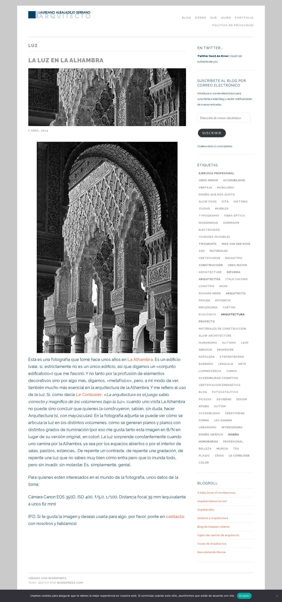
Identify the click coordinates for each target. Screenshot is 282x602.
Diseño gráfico (211, 434)
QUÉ (213, 17)
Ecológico (207, 314)
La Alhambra (140, 359)
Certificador (209, 258)
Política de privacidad (233, 25)
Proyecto (207, 321)
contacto (175, 516)
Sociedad (224, 399)
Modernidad (208, 222)
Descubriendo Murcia (211, 552)
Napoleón (207, 356)
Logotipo (206, 286)
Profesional (233, 441)
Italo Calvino (236, 279)
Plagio (204, 455)
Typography (209, 215)
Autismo (229, 342)
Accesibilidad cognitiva (218, 378)
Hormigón (231, 222)
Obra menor (208, 180)
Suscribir (211, 133)
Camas (231, 371)
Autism (220, 406)
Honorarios (208, 441)
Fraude (204, 300)
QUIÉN (226, 17)
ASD (202, 250)
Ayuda (204, 406)
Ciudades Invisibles (214, 236)
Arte (242, 363)
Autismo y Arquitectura (212, 518)
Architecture (210, 272)
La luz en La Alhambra (66, 60)
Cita (225, 201)
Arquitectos (209, 279)
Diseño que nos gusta (217, 194)
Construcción (211, 265)
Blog (203, 392)
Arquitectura (233, 314)
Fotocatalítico (225, 392)
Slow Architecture (215, 335)
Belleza (205, 448)
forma (204, 420)
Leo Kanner (223, 420)
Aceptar (244, 595)
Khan (223, 286)
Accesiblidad (209, 413)
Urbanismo (208, 427)
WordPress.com (70, 582)
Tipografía (208, 243)
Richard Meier (210, 293)
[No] (277, 596)
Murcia (222, 448)
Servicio (205, 349)
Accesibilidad (234, 180)
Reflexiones (208, 307)
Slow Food (208, 201)
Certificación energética (220, 385)
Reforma (234, 272)
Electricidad (209, 229)
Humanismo (208, 342)
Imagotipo (233, 258)
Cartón (229, 307)
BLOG (186, 17)
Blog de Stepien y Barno (213, 526)
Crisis (219, 455)
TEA (236, 448)
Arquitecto (236, 293)
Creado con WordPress (47, 578)
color (204, 462)
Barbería (206, 363)
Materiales (219, 250)
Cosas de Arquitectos (211, 543)
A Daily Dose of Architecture (216, 492)
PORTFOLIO (244, 17)
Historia (241, 201)
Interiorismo (232, 427)
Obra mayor (237, 265)
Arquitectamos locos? (212, 501)
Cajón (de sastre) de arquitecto (218, 535)
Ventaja (205, 187)
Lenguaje (225, 363)
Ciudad (204, 208)
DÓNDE (200, 17)
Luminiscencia (210, 371)
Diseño (233, 434)
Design (241, 399)
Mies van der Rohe (236, 243)
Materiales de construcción (222, 328)
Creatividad (235, 413)
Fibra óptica (234, 215)
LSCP (245, 342)
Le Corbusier (89, 394)
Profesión (225, 349)
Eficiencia (223, 300)
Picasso (205, 399)
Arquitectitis (205, 509)
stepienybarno (232, 356)
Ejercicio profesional (216, 173)
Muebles (222, 208)
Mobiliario (225, 187)
